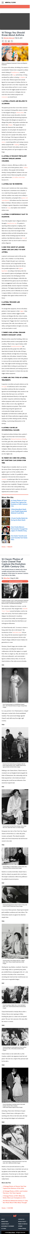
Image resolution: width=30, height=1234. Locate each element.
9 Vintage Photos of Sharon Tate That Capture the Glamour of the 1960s (14, 1187)
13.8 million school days (18, 177)
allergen (10, 125)
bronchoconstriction (16, 346)
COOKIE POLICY (5, 1224)
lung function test (12, 223)
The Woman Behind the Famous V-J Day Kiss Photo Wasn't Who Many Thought (15, 1201)
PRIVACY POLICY (22, 1221)
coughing (16, 144)
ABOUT (3, 1219)
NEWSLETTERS (4, 1221)
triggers (22, 311)
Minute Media (11, 1232)
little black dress (17, 632)
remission (4, 479)
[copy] (12, 41)
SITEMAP (20, 1226)
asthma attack (20, 112)
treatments (5, 97)
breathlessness (15, 72)
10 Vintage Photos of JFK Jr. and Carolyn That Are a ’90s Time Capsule (15, 1192)
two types (4, 386)
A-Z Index (3, 1228)
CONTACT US (21, 1219)
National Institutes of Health (18, 439)
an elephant (22, 77)
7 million (25, 167)
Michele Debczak (9, 38)
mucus (3, 142)
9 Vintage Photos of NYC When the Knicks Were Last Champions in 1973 (14, 1197)
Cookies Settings (22, 1228)
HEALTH (9, 547)
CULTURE (10, 1208)
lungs (14, 75)
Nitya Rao (7, 578)
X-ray (23, 238)
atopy (8, 208)
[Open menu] (3, 2)
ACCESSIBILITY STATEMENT (7, 1226)
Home (4, 547)
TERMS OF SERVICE (22, 1224)
